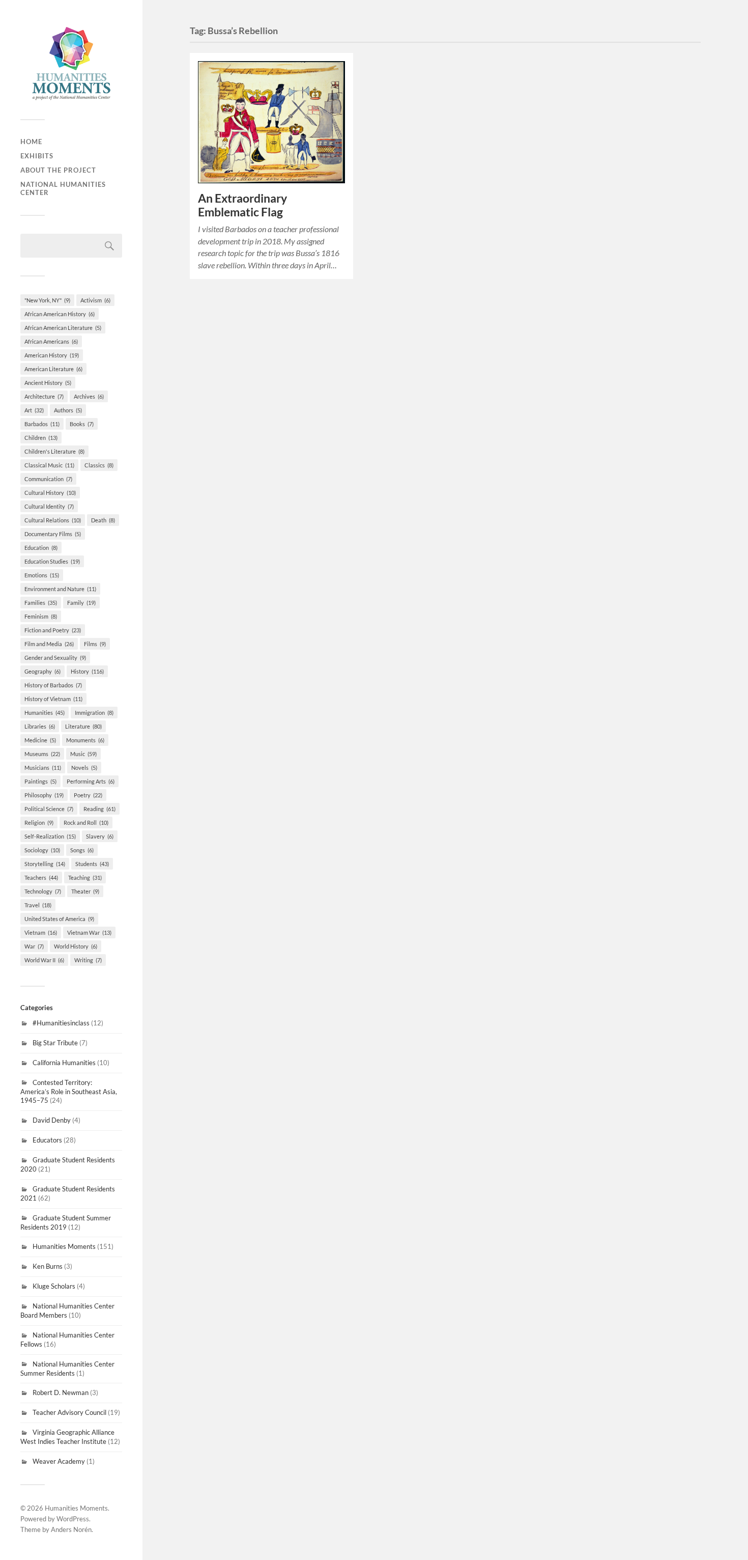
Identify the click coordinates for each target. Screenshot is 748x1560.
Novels (84, 767)
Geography (42, 671)
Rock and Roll (86, 822)
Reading (99, 808)
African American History (59, 314)
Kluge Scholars (54, 1286)
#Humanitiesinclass (61, 1023)
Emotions (41, 575)
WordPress (72, 1519)
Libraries (39, 726)
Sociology (42, 850)
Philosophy (44, 795)
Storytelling (44, 863)
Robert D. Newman (61, 1392)
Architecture (44, 396)
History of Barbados (53, 685)
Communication (48, 479)
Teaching (85, 877)
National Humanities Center (63, 188)
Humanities (44, 712)
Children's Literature (54, 451)
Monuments (85, 740)
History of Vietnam (53, 698)
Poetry (88, 795)
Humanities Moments (64, 1246)
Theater (85, 891)
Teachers (41, 877)
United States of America (59, 918)
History (87, 671)
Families (40, 602)
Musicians (42, 767)
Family (81, 602)
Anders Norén (71, 1529)
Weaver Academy (59, 1461)
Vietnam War (89, 932)
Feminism (40, 616)
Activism (95, 300)
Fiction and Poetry (52, 630)
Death (103, 520)
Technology (42, 891)
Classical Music (49, 465)
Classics (98, 465)
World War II (44, 960)
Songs (82, 850)
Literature (83, 726)
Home (31, 141)
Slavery (99, 836)
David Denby (52, 1120)
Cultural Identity (49, 506)
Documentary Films (52, 534)
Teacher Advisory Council (69, 1412)
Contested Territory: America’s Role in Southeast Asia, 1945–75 (68, 1091)
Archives (89, 396)
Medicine (40, 740)
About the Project (58, 170)
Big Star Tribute (55, 1043)
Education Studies (52, 561)
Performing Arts (90, 781)
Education (40, 547)
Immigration (94, 712)
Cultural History (50, 492)
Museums (42, 753)
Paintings (40, 781)
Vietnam (40, 932)
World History (75, 946)
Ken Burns (48, 1266)
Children (40, 437)
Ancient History (47, 382)
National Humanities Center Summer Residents (67, 1368)
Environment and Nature (60, 589)
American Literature (53, 369)
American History (51, 355)
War (34, 946)
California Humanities (64, 1062)
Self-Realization (50, 836)
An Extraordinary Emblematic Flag (242, 205)
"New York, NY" (47, 300)
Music (83, 753)
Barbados (42, 424)
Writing (88, 960)
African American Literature (62, 327)
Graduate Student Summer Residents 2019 (65, 1222)
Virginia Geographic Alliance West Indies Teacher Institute (67, 1436)
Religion (38, 822)
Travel (37, 905)
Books (82, 424)
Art (34, 410)
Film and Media (49, 643)
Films (95, 643)
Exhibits (36, 156)
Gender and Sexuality (55, 657)
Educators (47, 1140)
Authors (68, 410)
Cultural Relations (52, 520)
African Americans (51, 341)
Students (92, 863)
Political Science (48, 808)
